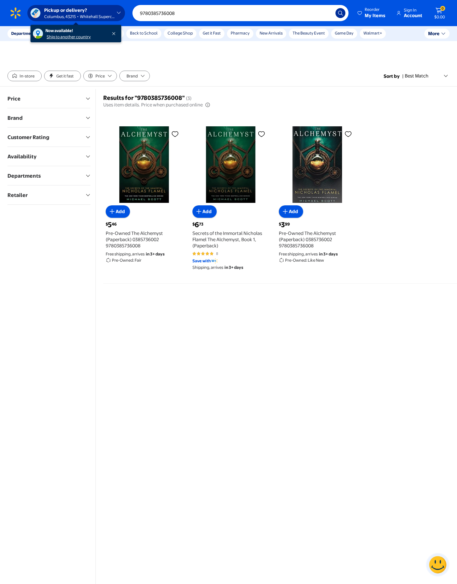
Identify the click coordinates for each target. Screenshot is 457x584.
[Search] (340, 13)
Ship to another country (69, 36)
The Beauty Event (309, 32)
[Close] (115, 33)
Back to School (144, 32)
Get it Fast (212, 32)
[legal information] (207, 104)
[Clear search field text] (326, 13)
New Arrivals (271, 32)
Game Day (344, 32)
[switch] (24, 76)
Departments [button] (24, 33)
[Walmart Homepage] (15, 13)
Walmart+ (372, 32)
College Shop (180, 32)
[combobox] (240, 13)
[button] (371, 13)
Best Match (416, 76)
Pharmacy (240, 32)
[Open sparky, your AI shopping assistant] (437, 564)
